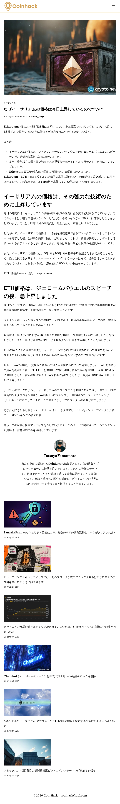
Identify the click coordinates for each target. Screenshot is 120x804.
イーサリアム (10, 103)
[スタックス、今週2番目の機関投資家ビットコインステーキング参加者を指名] (60, 752)
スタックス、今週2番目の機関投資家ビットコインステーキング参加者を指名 (50, 770)
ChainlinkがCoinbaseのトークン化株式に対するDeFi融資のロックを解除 (50, 676)
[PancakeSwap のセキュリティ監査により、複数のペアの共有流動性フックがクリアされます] (60, 514)
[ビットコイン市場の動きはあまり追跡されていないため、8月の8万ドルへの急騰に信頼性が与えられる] (60, 608)
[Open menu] (113, 6)
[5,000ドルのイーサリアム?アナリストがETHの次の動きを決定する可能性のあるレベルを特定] (60, 702)
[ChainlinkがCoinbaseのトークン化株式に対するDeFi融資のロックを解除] (60, 658)
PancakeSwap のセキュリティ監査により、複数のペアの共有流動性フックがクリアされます (60, 532)
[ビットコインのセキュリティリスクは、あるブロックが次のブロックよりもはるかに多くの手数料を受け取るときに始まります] (60, 558)
